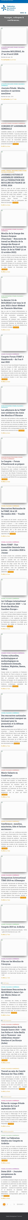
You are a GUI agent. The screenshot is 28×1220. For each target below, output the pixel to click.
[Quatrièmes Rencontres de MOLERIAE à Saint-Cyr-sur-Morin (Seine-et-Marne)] (14, 983)
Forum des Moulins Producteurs (9, 457)
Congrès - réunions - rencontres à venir (11, 170)
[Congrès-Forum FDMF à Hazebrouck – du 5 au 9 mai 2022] (14, 342)
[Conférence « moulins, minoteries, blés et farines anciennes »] (14, 809)
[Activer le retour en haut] (25, 1217)
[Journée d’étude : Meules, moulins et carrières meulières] (14, 72)
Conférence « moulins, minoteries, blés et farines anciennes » (13, 827)
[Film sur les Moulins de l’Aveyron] (14, 947)
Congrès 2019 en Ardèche (13, 927)
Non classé (10, 47)
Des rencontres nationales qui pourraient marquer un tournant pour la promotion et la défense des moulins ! (13, 721)
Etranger (3, 653)
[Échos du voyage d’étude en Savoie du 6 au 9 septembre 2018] (14, 1097)
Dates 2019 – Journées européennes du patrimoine (11, 1174)
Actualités (4, 47)
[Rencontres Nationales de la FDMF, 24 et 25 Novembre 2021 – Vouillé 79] (14, 494)
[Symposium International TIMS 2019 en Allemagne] (14, 863)
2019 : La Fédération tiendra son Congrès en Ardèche (12, 1141)
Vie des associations (6, 229)
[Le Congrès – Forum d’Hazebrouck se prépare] (14, 445)
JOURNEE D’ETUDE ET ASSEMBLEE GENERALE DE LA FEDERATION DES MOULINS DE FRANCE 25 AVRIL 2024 (13, 180)
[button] (22, 12)
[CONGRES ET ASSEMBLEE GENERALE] (14, 112)
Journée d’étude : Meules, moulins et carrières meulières (13, 91)
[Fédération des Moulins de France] (9, 8)
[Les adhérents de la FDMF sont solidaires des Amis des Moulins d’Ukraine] (14, 394)
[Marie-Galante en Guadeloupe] (14, 758)
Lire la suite (15, 143)
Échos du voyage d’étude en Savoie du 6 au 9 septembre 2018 (12, 1106)
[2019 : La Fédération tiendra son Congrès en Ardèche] (14, 1132)
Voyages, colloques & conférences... (16, 123)
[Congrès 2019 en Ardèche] (14, 912)
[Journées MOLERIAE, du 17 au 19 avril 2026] (14, 35)
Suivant (20, 1204)
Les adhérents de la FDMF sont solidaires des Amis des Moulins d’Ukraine (13, 413)
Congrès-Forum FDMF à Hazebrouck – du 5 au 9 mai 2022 (12, 359)
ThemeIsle (19, 1216)
